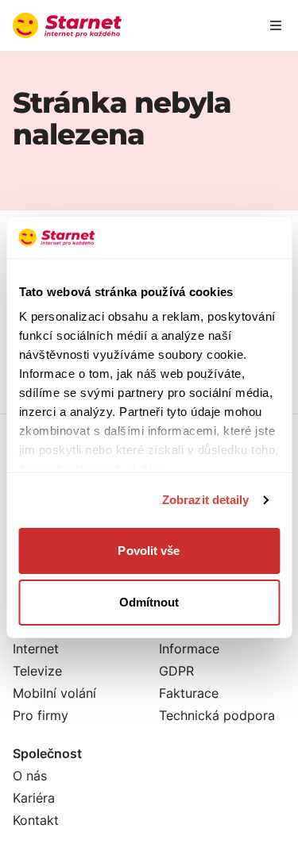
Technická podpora (217, 715)
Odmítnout (149, 602)
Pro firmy (40, 715)
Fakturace (189, 693)
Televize (37, 671)
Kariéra (34, 798)
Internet (36, 649)
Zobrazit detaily (206, 499)
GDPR (176, 671)
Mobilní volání (54, 693)
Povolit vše (149, 550)
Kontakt (36, 820)
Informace (189, 649)
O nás (30, 776)
